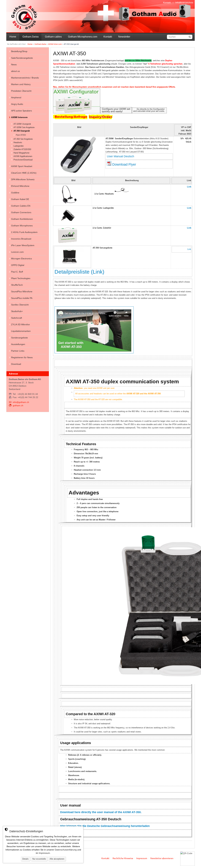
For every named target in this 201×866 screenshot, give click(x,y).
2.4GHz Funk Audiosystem (24, 232)
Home (12, 36)
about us (15, 71)
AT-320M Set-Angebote (24, 127)
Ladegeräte (19, 146)
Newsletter (124, 36)
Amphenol (16, 97)
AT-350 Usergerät (22, 131)
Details (25, 859)
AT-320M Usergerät (22, 124)
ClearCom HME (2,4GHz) (23, 173)
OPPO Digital (17, 265)
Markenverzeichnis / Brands (25, 77)
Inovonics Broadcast (21, 238)
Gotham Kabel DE (20, 199)
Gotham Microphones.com (82, 36)
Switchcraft (16, 318)
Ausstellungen (18, 344)
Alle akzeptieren (57, 859)
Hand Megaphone (21, 153)
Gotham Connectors (21, 212)
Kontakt (167, 2)
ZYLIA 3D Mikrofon (20, 324)
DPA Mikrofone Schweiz (23, 179)
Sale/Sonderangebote (22, 58)
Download (16, 364)
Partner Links (17, 351)
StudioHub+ (17, 311)
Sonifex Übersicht (20, 304)
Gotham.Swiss (30, 36)
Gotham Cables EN (20, 206)
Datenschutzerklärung (66, 849)
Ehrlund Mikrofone (20, 186)
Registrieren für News (22, 357)
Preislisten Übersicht (21, 91)
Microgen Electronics (21, 258)
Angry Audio (17, 104)
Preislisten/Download (23, 160)
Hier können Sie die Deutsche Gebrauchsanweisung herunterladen (105, 826)
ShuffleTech (17, 285)
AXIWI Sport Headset (21, 166)
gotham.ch (18, 405)
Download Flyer (124, 164)
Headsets (18, 142)
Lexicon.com (17, 252)
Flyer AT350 (21, 135)
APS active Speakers (21, 110)
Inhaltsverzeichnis (184, 2)
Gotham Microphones (22, 225)
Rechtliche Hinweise (123, 858)
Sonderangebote (19, 337)
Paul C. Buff (17, 271)
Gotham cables (53, 36)
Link (189, 187)
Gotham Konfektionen (22, 219)
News (14, 64)
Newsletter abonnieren (161, 858)
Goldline (15, 192)
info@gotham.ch (21, 402)
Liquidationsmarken (21, 331)
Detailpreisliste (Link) (79, 272)
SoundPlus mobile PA (21, 298)
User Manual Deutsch (120, 156)
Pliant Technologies (20, 278)
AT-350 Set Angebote (23, 139)
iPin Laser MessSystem (22, 245)
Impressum (141, 858)
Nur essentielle (39, 859)
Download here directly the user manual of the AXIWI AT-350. (100, 812)
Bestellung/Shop (19, 51)
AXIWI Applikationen (23, 156)
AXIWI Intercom (55, 44)
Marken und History (21, 84)
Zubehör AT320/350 (22, 149)
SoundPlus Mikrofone (21, 291)
